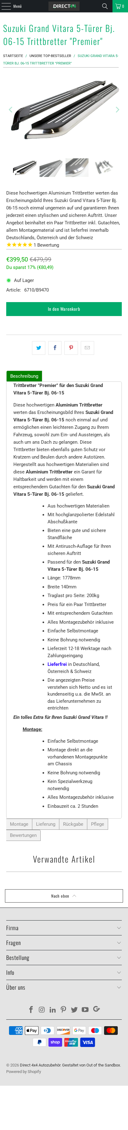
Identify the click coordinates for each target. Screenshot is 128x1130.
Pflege (97, 824)
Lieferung (45, 824)
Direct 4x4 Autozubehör (40, 1065)
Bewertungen (23, 835)
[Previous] (11, 110)
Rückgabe (73, 824)
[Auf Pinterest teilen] (71, 348)
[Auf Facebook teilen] (55, 348)
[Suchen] (105, 6)
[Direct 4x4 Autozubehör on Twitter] (74, 1010)
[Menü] (3, 6)
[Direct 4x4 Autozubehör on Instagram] (42, 1010)
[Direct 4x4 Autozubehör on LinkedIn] (52, 1010)
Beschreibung (24, 376)
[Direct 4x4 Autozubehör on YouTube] (85, 1010)
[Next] (117, 110)
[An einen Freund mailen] (87, 348)
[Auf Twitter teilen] (38, 348)
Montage (19, 824)
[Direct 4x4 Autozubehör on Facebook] (31, 1010)
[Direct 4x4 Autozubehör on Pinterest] (63, 1010)
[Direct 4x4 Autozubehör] (64, 6)
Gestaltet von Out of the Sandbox (91, 1065)
